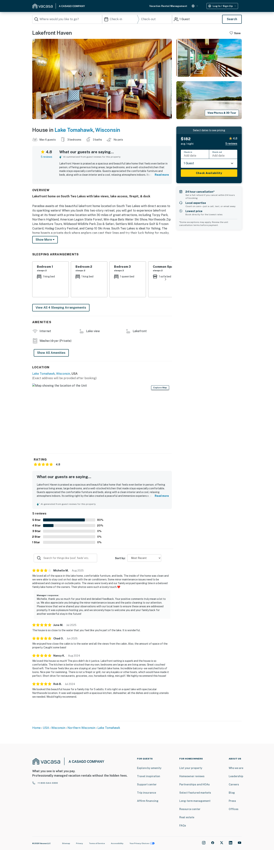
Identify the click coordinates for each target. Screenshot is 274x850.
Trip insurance (146, 792)
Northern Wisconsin (81, 728)
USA (46, 728)
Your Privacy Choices (139, 843)
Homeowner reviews (191, 776)
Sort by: (120, 558)
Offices (233, 809)
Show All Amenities (51, 353)
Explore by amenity (149, 768)
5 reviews (46, 156)
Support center (147, 784)
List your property (190, 768)
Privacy (79, 843)
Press (232, 800)
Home (36, 728)
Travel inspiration (148, 776)
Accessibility (117, 843)
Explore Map (160, 387)
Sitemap (66, 843)
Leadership (236, 776)
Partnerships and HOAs (194, 784)
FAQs (182, 825)
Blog (232, 792)
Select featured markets (195, 792)
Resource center (189, 809)
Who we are (236, 768)
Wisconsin (107, 130)
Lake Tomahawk (74, 130)
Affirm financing (147, 800)
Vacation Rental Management (168, 6)
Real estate (186, 817)
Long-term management (194, 800)
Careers (234, 784)
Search (232, 19)
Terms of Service (97, 843)
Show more (44, 239)
